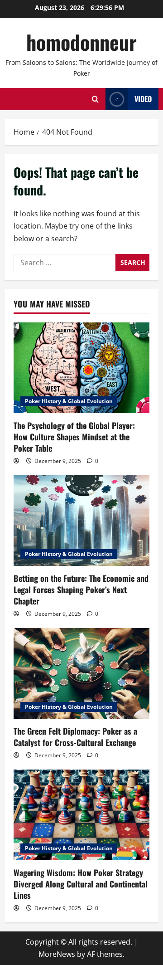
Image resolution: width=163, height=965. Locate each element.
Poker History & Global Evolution (69, 401)
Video (143, 98)
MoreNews (56, 954)
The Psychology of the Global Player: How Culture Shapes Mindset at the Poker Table (74, 436)
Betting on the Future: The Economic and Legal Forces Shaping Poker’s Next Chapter (81, 589)
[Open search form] (95, 99)
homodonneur (81, 42)
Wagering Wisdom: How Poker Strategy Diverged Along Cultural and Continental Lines (81, 884)
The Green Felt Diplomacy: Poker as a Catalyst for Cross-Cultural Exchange (75, 736)
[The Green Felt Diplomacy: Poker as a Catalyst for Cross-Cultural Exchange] (81, 673)
